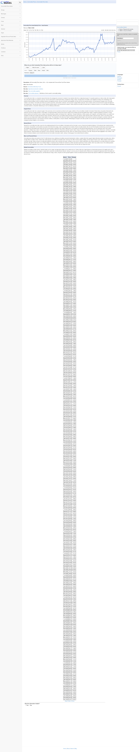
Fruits (2, 21)
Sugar (2, 32)
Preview (118, 51)
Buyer (39, 70)
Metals (2, 44)
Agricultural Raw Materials (7, 40)
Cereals (3, 17)
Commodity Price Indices (7, 6)
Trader (35, 70)
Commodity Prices (31, 2)
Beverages (3, 13)
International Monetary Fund (34, 86)
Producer (30, 70)
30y (42, 30)
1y (29, 30)
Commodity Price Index (42, 2)
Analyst (43, 70)
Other (47, 70)
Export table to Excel (69, 701)
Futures (119, 86)
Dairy (2, 55)
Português (119, 78)
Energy (2, 10)
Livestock (3, 51)
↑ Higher (27, 67)
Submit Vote (69, 76)
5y (31, 30)
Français (119, 81)
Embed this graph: (126, 48)
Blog (76, 748)
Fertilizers (3, 48)
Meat (2, 25)
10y (33, 30)
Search (72, 748)
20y (37, 30)
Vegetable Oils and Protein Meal (8, 36)
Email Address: (120, 38)
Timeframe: (26, 72)
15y (35, 30)
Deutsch (119, 79)
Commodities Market (122, 27)
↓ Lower (43, 67)
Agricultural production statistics (35, 89)
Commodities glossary (33, 93)
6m (27, 30)
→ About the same (35, 67)
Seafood (3, 29)
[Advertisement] (69, 13)
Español (119, 76)
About (68, 748)
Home (25, 2)
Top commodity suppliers (34, 91)
